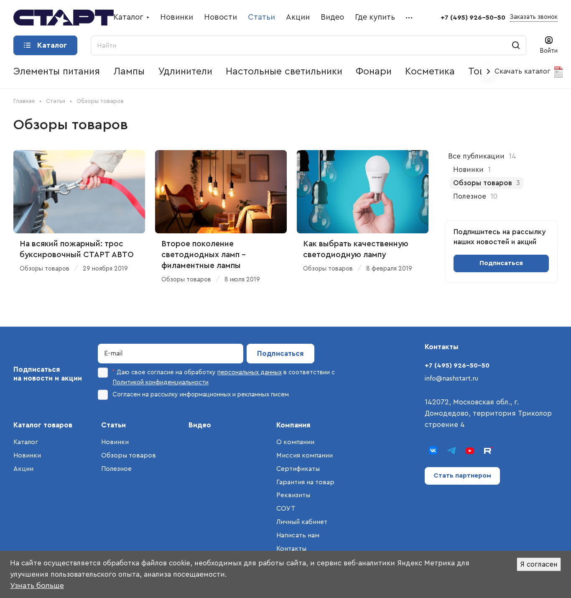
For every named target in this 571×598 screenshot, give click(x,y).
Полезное (116, 468)
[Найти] (515, 45)
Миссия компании (304, 455)
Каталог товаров (42, 425)
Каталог (25, 442)
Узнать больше (37, 585)
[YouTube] (469, 450)
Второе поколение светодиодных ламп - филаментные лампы (203, 255)
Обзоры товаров (128, 455)
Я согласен (539, 564)
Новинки (27, 455)
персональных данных (249, 372)
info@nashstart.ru (451, 378)
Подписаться (280, 353)
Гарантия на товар (305, 482)
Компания (293, 425)
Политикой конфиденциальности (160, 382)
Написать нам (297, 535)
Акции (23, 468)
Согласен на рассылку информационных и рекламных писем (200, 394)
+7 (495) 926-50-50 (473, 17)
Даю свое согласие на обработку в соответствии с (223, 377)
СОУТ (286, 508)
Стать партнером (462, 475)
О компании (295, 442)
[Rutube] (488, 450)
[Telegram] (451, 450)
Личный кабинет (301, 522)
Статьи (113, 425)
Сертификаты (298, 468)
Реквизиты (293, 495)
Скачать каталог (524, 71)
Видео (200, 425)
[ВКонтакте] (433, 450)
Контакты (291, 548)
